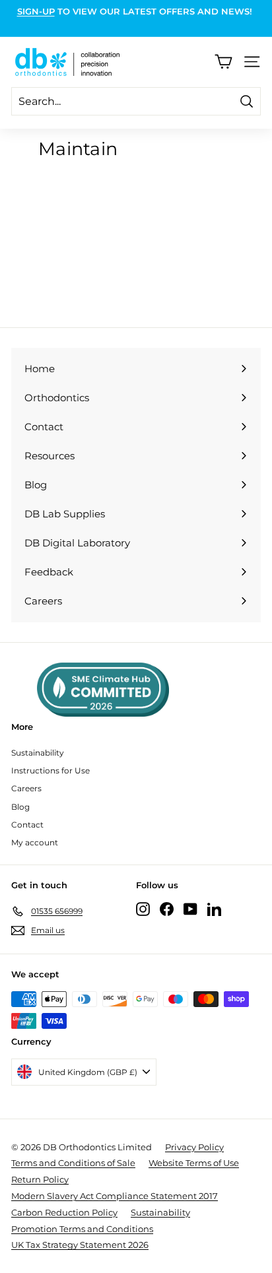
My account (34, 842)
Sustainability (37, 753)
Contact (27, 825)
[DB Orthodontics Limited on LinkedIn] (214, 909)
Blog (20, 807)
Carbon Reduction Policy (64, 1212)
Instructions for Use (50, 770)
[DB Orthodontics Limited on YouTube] (190, 909)
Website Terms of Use (194, 1163)
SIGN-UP (36, 11)
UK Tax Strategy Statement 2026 (80, 1244)
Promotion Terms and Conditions (82, 1229)
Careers (26, 788)
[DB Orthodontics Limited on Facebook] (167, 909)
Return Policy (40, 1179)
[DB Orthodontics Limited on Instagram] (143, 909)
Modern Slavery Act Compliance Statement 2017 (114, 1196)
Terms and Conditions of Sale (73, 1163)
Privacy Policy (194, 1147)
